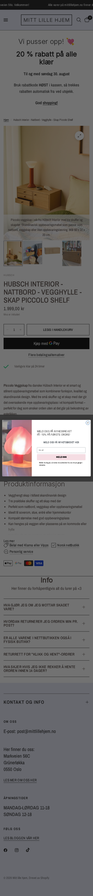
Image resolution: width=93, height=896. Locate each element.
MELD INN (61, 457)
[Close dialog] (88, 423)
